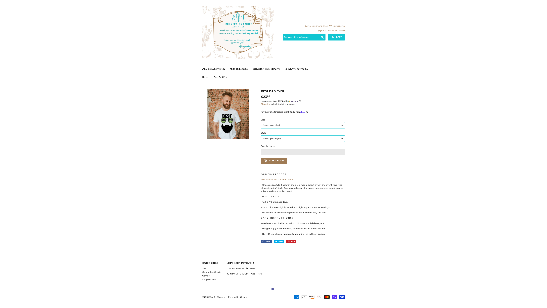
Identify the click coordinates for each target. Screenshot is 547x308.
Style (263, 133)
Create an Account (336, 31)
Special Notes (268, 146)
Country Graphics (217, 297)
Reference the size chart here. (277, 179)
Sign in (321, 31)
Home (205, 77)
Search (205, 268)
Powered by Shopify (237, 297)
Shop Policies (209, 279)
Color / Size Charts (266, 69)
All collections (213, 69)
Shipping (266, 104)
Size (263, 119)
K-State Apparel (296, 69)
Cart (338, 37)
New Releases (239, 69)
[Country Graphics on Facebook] (272, 289)
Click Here (250, 268)
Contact (206, 275)
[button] (303, 101)
